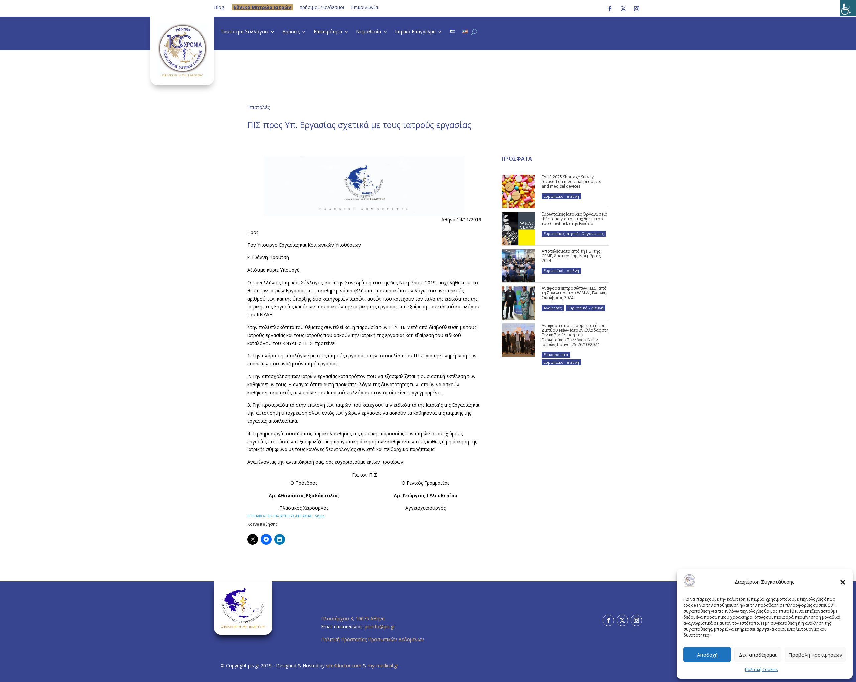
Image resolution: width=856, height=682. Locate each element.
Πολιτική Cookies (761, 669)
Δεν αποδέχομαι (758, 654)
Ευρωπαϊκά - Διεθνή (561, 196)
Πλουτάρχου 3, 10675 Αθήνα (353, 618)
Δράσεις (291, 32)
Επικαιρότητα (328, 32)
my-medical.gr (383, 665)
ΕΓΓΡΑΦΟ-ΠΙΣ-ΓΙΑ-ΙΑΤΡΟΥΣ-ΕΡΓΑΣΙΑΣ (279, 515)
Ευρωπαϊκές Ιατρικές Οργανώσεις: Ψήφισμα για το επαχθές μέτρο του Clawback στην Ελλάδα (575, 219)
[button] (842, 582)
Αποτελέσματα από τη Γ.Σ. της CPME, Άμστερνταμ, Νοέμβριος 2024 (571, 256)
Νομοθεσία (368, 32)
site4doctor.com (343, 665)
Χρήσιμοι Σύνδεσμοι (322, 7)
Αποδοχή (707, 654)
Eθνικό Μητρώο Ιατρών (262, 7)
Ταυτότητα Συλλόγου (244, 32)
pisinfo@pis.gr (380, 626)
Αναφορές (553, 307)
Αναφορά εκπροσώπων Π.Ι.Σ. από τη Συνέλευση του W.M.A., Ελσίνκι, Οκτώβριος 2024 (574, 293)
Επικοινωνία (364, 7)
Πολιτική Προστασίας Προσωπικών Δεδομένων (372, 639)
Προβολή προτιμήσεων (815, 654)
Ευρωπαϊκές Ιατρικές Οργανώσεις (574, 233)
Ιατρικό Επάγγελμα (415, 32)
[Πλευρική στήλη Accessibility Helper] (848, 8)
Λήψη (320, 515)
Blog (219, 7)
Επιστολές (258, 107)
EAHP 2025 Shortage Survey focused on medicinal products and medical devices (571, 181)
